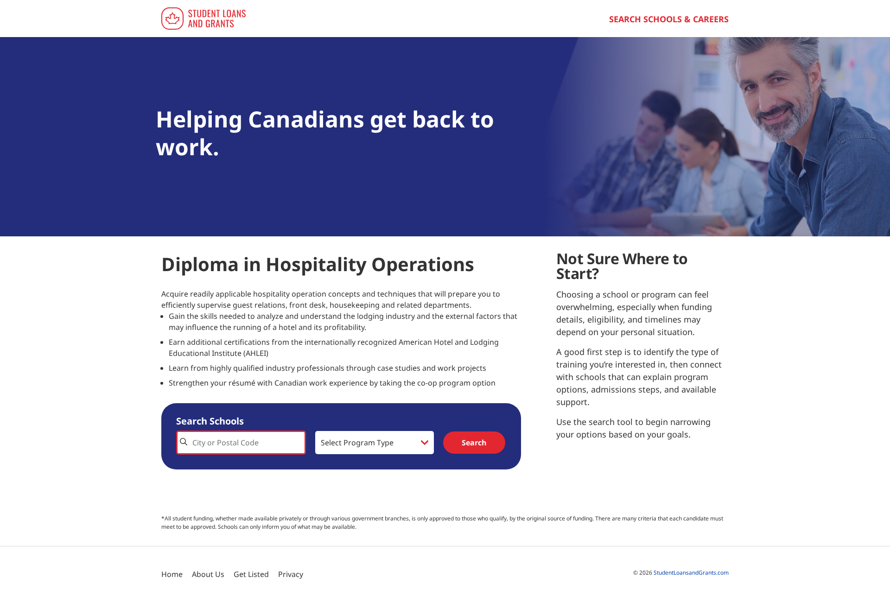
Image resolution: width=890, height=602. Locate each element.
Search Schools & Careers (669, 19)
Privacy (290, 574)
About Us (208, 574)
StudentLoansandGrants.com (691, 573)
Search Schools (210, 421)
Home (172, 574)
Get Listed (251, 574)
